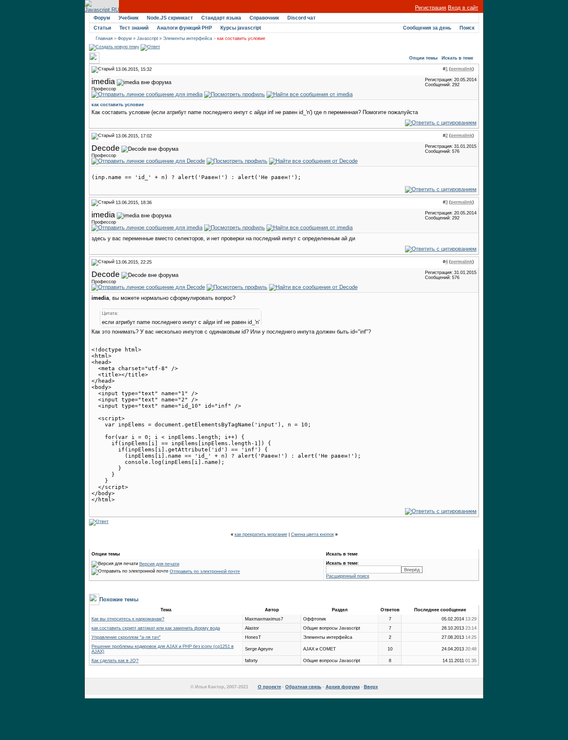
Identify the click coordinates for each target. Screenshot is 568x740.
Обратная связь (303, 686)
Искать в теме (457, 57)
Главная (104, 38)
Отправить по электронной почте (205, 571)
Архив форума (343, 686)
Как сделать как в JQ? (114, 660)
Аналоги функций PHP (184, 28)
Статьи (102, 28)
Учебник (128, 18)
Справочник (264, 18)
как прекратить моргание (261, 534)
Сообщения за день (427, 28)
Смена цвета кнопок (312, 534)
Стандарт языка (221, 18)
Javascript (147, 38)
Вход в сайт (463, 8)
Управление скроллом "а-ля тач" (126, 637)
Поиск (466, 28)
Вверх (371, 686)
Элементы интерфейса (187, 38)
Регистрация (430, 8)
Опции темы (423, 57)
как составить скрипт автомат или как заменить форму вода (155, 627)
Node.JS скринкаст (170, 18)
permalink (461, 68)
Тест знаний (133, 28)
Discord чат (301, 18)
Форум (102, 18)
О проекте (269, 686)
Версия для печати (159, 563)
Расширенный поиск (347, 575)
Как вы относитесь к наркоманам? (127, 618)
